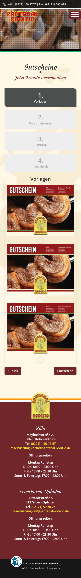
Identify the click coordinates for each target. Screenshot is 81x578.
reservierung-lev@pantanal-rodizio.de (40, 511)
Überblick (40, 162)
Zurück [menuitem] (13, 371)
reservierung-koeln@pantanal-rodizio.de (40, 448)
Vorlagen (26, 97)
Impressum (53, 568)
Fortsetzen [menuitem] (65, 371)
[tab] (40, 97)
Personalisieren (40, 119)
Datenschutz (37, 568)
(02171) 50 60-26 (43, 507)
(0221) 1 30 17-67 (43, 443)
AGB (24, 568)
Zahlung (41, 141)
